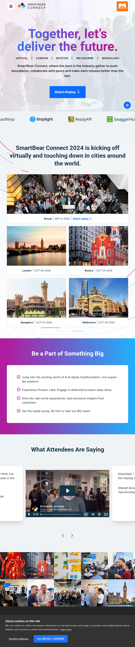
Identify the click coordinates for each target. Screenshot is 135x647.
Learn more (66, 629)
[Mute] (92, 514)
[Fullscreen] (106, 514)
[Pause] (127, 105)
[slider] (64, 514)
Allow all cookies (50, 638)
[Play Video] (29, 514)
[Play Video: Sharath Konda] (67, 490)
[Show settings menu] (99, 514)
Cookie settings (18, 638)
